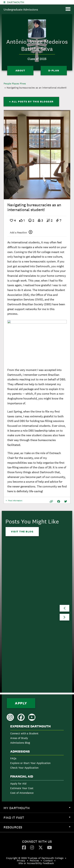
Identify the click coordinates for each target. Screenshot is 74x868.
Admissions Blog (20, 742)
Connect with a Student (24, 733)
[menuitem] (37, 735)
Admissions (20, 751)
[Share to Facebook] (58, 501)
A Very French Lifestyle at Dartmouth (32, 621)
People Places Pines (15, 83)
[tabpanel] (37, 154)
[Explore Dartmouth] (4, 2)
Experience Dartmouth (30, 726)
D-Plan (53, 70)
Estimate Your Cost (21, 788)
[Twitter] (40, 847)
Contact (48, 860)
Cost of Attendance (22, 792)
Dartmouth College (15, 2)
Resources (39, 828)
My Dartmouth (39, 809)
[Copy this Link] (51, 501)
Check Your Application (24, 767)
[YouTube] (49, 847)
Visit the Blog (22, 531)
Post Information (15, 501)
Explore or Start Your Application (30, 763)
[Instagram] (32, 847)
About (20, 70)
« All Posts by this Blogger (31, 101)
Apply (21, 703)
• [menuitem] (65, 858)
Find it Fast (39, 819)
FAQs (13, 758)
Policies (34, 860)
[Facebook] (24, 847)
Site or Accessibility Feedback (36, 863)
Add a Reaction (18, 232)
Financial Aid (21, 776)
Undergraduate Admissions (21, 9)
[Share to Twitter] (65, 501)
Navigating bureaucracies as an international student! (36, 87)
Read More (19, 670)
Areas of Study (19, 738)
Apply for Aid (18, 783)
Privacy (21, 860)
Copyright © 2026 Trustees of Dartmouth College (34, 858)
